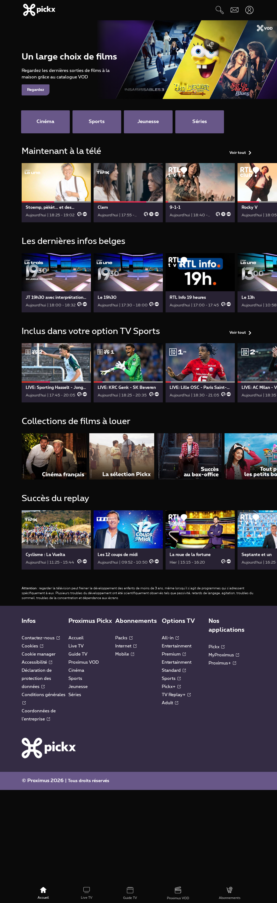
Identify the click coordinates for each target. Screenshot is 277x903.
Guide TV (77, 654)
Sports (75, 678)
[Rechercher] (219, 9)
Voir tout (237, 153)
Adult (168, 703)
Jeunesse (78, 686)
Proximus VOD (83, 662)
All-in (168, 638)
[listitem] (54, 456)
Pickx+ (169, 686)
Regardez (35, 90)
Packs (121, 638)
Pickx (214, 647)
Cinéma (76, 670)
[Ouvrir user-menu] (249, 9)
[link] (56, 192)
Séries (74, 695)
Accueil (76, 638)
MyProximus (222, 655)
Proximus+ (220, 663)
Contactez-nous (39, 638)
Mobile (122, 654)
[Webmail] (234, 9)
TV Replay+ (174, 695)
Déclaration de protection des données (37, 678)
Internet (124, 646)
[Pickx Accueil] (49, 748)
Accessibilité (35, 662)
